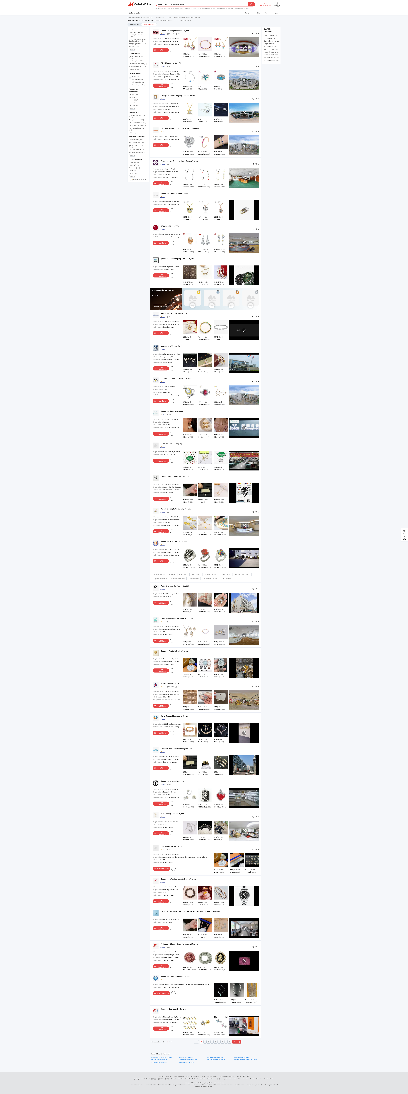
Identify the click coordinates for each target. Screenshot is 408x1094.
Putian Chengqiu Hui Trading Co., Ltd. (175, 586)
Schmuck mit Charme (210, 579)
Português (195, 1079)
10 (163, 1042)
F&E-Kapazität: (157, 77)
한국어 (219, 1079)
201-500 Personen (136, 150)
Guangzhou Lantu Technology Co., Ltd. (175, 976)
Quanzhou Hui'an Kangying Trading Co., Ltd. (177, 259)
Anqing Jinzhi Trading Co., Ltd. (172, 346)
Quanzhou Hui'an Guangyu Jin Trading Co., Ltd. (178, 879)
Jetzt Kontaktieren (162, 50)
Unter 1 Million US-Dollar (137, 116)
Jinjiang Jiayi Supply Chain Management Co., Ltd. (179, 944)
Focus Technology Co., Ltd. (202, 1083)
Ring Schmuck (196, 574)
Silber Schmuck (226, 574)
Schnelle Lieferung (137, 82)
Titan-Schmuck (226, 579)
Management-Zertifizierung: (162, 700)
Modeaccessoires (159, 574)
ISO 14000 (134, 105)
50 (171, 1042)
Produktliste (134, 24)
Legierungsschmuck (160, 579)
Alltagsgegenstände (137, 44)
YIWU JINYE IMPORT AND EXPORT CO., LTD (177, 618)
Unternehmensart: (158, 39)
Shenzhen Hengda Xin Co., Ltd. (176, 509)
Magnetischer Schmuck (242, 574)
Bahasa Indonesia (269, 1079)
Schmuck (172, 574)
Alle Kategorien (135, 13)
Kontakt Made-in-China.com (209, 1076)
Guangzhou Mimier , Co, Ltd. (174, 193)
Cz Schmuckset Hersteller (272, 35)
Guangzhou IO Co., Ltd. (173, 781)
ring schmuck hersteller (220, 9)
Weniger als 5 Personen (136, 146)
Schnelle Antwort (137, 79)
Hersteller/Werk (136, 61)
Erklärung (169, 1076)
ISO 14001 (134, 100)
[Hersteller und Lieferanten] (139, 4)
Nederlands (232, 1079)
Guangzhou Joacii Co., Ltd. (174, 411)
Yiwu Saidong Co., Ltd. (172, 814)
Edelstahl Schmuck (211, 574)
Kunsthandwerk (136, 32)
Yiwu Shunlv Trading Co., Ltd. (172, 846)
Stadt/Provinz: (157, 44)
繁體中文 (160, 1079)
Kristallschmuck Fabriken (186, 1062)
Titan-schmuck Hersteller (272, 41)
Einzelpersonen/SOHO (138, 64)
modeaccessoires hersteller (175, 9)
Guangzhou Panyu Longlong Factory (178, 96)
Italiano (202, 1079)
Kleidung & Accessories (136, 36)
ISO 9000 (133, 97)
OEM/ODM (135, 76)
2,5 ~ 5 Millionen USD (137, 123)
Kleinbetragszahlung (138, 85)
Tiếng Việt (259, 1079)
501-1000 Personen (137, 152)
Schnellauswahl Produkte (226, 1076)
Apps (266, 13)
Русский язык (211, 1079)
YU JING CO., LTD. (171, 63)
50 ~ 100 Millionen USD (136, 129)
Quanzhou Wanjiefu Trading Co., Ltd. (174, 651)
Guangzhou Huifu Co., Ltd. (174, 541)
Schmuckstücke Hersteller (241, 1057)
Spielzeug (134, 46)
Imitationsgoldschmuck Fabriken (216, 1060)
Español (180, 1079)
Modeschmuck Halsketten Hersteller (161, 1057)
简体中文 (153, 1079)
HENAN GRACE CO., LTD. (174, 313)
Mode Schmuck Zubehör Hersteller (275, 55)
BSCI (132, 103)
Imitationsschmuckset (178, 579)
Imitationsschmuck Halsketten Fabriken (245, 1060)
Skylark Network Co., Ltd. (170, 683)
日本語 (167, 1079)
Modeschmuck (183, 574)
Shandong (134, 168)
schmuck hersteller (190, 9)
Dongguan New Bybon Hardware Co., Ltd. (179, 161)
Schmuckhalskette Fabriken (159, 1062)
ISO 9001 (134, 94)
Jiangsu (133, 173)
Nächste (236, 1042)
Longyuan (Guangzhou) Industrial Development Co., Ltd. (182, 128)
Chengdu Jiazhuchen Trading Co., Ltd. (175, 476)
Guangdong (135, 162)
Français (173, 1079)
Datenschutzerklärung (192, 1076)
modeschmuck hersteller (205, 9)
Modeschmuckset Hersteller (273, 52)
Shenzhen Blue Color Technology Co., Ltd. (176, 748)
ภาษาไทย (245, 1079)
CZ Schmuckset (194, 579)
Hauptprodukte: (158, 41)
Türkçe (252, 1079)
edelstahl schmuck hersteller (236, 9)
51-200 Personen (136, 142)
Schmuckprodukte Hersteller (215, 1057)
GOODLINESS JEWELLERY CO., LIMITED (176, 378)
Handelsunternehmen (136, 57)
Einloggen (277, 6)
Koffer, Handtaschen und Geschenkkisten (137, 40)
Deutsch (187, 1079)
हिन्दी (239, 1079)
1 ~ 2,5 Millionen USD (137, 120)
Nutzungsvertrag (179, 1076)
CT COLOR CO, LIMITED (170, 226)
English (146, 1079)
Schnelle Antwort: (158, 360)
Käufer (247, 13)
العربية (225, 1079)
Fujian (132, 171)
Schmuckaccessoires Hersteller (188, 1060)
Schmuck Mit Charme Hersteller (274, 38)
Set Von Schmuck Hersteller (159, 1060)
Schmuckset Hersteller (271, 58)
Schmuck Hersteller (270, 46)
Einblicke (238, 1076)
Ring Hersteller (269, 44)
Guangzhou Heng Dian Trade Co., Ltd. (175, 30)
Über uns (161, 1076)
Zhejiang (134, 165)
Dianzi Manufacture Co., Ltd (174, 716)
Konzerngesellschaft (137, 66)
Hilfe (258, 13)
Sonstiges (134, 69)
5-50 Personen (136, 140)
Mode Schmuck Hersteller (272, 49)
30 (167, 1042)
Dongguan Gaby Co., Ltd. (173, 1009)
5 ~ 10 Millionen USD (137, 125)
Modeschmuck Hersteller (186, 1057)
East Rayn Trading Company (171, 444)
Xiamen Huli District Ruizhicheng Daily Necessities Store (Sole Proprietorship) (190, 911)
